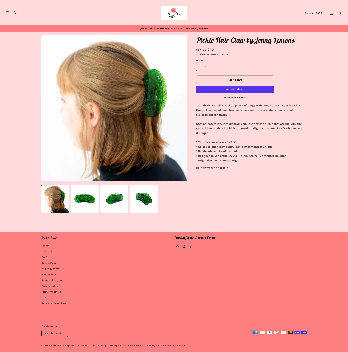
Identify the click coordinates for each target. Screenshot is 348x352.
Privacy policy (117, 345)
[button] (7, 13)
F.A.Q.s (45, 257)
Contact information (175, 345)
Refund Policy (49, 262)
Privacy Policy (49, 286)
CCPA (44, 297)
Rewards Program (52, 280)
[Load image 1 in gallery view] (55, 199)
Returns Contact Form (54, 303)
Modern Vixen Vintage (59, 345)
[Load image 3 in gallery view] (114, 199)
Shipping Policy (50, 268)
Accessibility (48, 274)
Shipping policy (154, 345)
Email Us (46, 251)
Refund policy (100, 345)
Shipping (200, 54)
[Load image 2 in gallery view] (85, 199)
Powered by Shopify (79, 345)
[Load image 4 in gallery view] (144, 199)
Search (45, 245)
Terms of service (135, 345)
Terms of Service (51, 291)
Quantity (201, 60)
